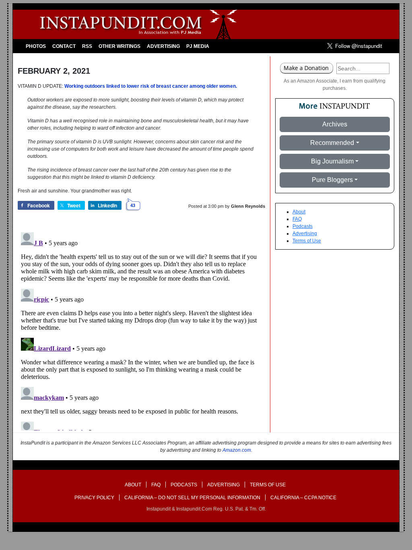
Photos (36, 46)
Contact (64, 46)
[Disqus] (141, 329)
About (299, 212)
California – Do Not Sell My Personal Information (192, 497)
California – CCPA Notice (303, 497)
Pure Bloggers (332, 179)
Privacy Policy (94, 497)
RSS (87, 46)
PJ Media (197, 46)
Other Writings (119, 46)
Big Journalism (332, 161)
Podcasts (303, 226)
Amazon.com (236, 450)
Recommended (332, 142)
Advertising (163, 46)
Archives (334, 124)
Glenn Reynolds (248, 206)
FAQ (297, 219)
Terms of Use (307, 241)
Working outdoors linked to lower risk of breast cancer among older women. (150, 86)
